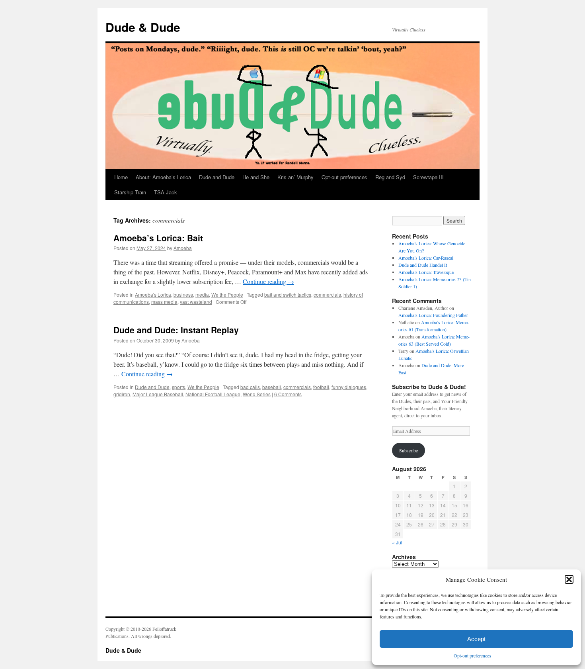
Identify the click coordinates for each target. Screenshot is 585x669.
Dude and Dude (216, 177)
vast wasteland (196, 301)
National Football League (212, 394)
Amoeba (183, 248)
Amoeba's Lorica (153, 294)
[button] (569, 579)
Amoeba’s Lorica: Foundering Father (433, 315)
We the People (227, 294)
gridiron (121, 394)
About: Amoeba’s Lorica (163, 177)
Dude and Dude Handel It (422, 265)
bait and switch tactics (287, 294)
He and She (255, 177)
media (202, 294)
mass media (164, 301)
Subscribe (408, 450)
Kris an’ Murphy (295, 177)
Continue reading (268, 281)
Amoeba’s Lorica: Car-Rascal (425, 257)
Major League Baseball (158, 394)
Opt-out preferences (472, 655)
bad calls (250, 386)
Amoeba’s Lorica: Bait (158, 238)
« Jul (397, 542)
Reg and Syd (390, 177)
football (321, 386)
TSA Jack (165, 192)
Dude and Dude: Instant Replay (176, 330)
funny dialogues (349, 386)
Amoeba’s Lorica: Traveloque (426, 272)
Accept (476, 639)
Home (121, 177)
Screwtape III (428, 177)
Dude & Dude (142, 26)
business (183, 294)
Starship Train (130, 192)
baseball (271, 386)
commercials (327, 294)
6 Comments (288, 394)
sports (178, 386)
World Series (257, 394)
